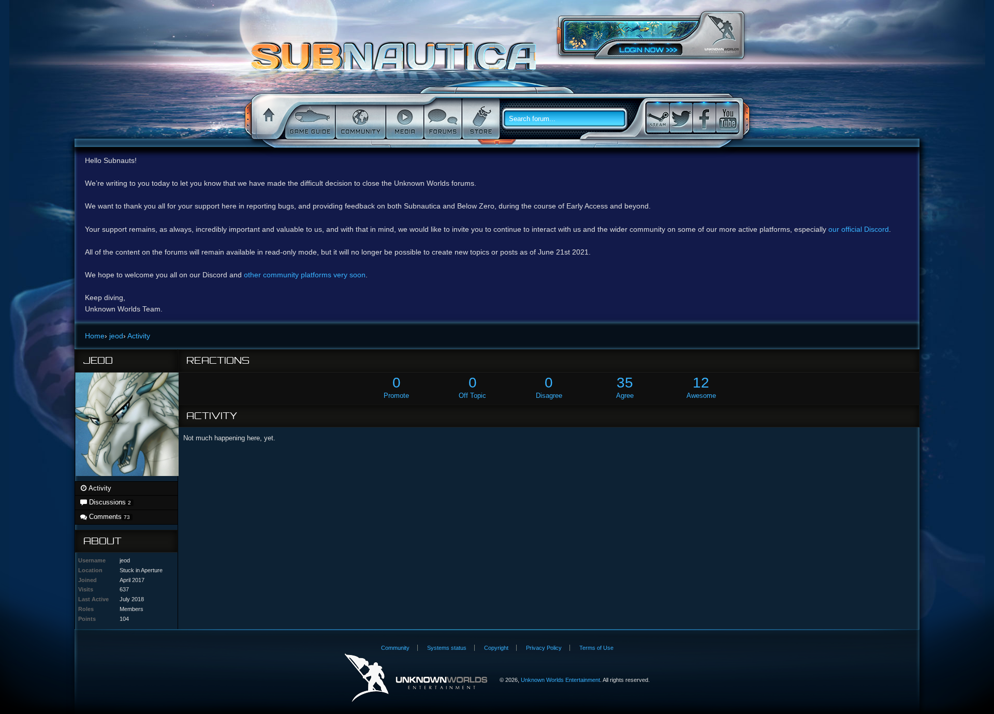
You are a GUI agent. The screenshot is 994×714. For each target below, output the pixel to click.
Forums (442, 119)
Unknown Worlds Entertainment (721, 34)
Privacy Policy (544, 648)
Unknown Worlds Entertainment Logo (416, 678)
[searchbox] (568, 119)
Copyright (496, 648)
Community (359, 119)
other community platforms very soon (305, 275)
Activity (99, 488)
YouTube (727, 117)
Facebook (704, 117)
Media (403, 119)
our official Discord (858, 229)
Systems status (446, 648)
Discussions (109, 502)
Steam (657, 117)
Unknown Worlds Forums (396, 61)
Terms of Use (596, 648)
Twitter (680, 117)
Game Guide (309, 119)
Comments (108, 516)
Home (267, 119)
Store (480, 119)
